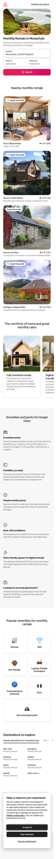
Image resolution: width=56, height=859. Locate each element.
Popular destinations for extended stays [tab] (21, 740)
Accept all (27, 827)
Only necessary (27, 834)
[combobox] (27, 54)
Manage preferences (27, 841)
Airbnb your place (40, 4)
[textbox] (15, 63)
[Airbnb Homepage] (5, 4)
